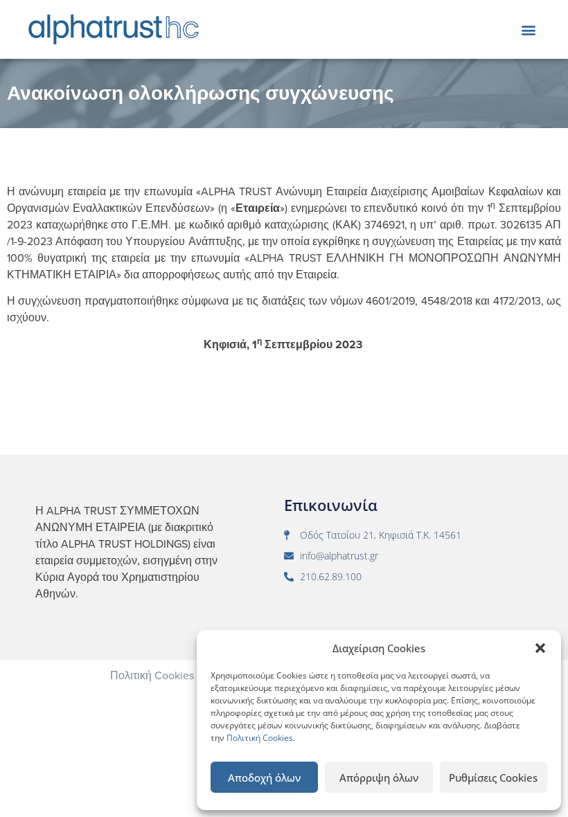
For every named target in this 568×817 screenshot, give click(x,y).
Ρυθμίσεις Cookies (493, 777)
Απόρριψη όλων (378, 777)
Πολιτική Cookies (260, 738)
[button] (540, 648)
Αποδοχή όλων (264, 777)
